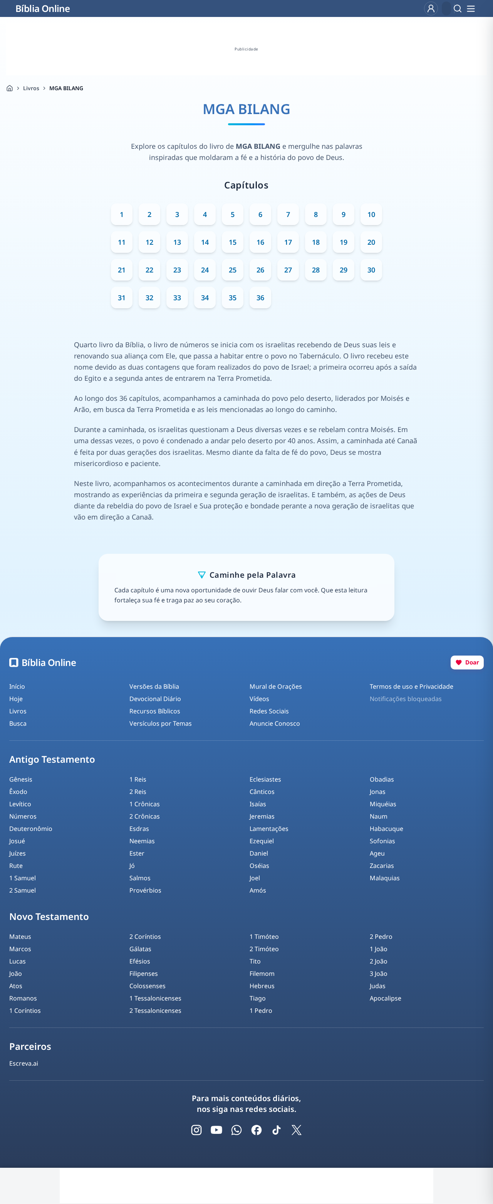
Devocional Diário (155, 698)
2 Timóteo (264, 949)
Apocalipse (385, 998)
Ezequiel (262, 841)
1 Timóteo (264, 936)
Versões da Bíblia (154, 686)
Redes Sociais (269, 711)
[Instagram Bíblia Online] (196, 1130)
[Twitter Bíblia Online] (296, 1130)
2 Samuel (22, 890)
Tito (255, 961)
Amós (258, 890)
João (15, 973)
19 (343, 242)
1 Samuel (22, 878)
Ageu (377, 853)
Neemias (142, 841)
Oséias (259, 865)
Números (23, 816)
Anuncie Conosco (275, 723)
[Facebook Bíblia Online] (256, 1130)
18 (316, 242)
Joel (255, 878)
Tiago (258, 998)
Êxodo (18, 791)
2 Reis (137, 791)
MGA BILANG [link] (66, 88)
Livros (31, 88)
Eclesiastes (265, 779)
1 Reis (137, 779)
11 (122, 242)
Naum (378, 816)
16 (260, 242)
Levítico (20, 804)
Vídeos (259, 698)
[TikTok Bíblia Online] (276, 1130)
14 (205, 242)
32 (149, 297)
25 (232, 269)
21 (122, 269)
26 (260, 269)
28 (316, 269)
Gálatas (140, 949)
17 (288, 242)
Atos (15, 986)
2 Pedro (381, 936)
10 (371, 214)
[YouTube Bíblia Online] (216, 1130)
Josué (17, 841)
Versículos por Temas (160, 723)
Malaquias (385, 878)
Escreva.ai (23, 1063)
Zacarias (382, 865)
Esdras (139, 828)
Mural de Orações (276, 686)
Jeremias (262, 816)
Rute (16, 865)
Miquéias (383, 804)
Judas (378, 986)
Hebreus (262, 986)
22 (149, 269)
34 (205, 297)
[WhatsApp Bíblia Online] (236, 1130)
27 (288, 269)
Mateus (20, 936)
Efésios (139, 961)
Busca (18, 723)
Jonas (378, 791)
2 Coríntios (145, 936)
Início (17, 686)
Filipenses (143, 973)
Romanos (23, 998)
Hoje (16, 698)
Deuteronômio (30, 828)
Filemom (262, 973)
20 (371, 242)
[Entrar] (431, 8)
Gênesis (20, 779)
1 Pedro (261, 1010)
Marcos (20, 949)
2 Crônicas (144, 816)
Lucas (17, 961)
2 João (378, 961)
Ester (136, 853)
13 (177, 242)
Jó (132, 865)
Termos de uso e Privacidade (411, 686)
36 (260, 297)
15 (232, 242)
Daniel (259, 853)
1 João (378, 949)
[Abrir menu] (471, 8)
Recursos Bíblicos (154, 711)
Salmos (140, 878)
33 (177, 297)
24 (205, 269)
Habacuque (386, 828)
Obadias (382, 779)
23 (177, 269)
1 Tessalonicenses (155, 998)
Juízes (17, 853)
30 (371, 269)
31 (122, 297)
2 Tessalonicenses (155, 1010)
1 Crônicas (144, 804)
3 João (378, 973)
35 (232, 297)
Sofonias (382, 841)
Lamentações (269, 828)
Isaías (258, 804)
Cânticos (262, 791)
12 (149, 242)
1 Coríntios (25, 1010)
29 (343, 269)
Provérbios (145, 890)
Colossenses (147, 986)
